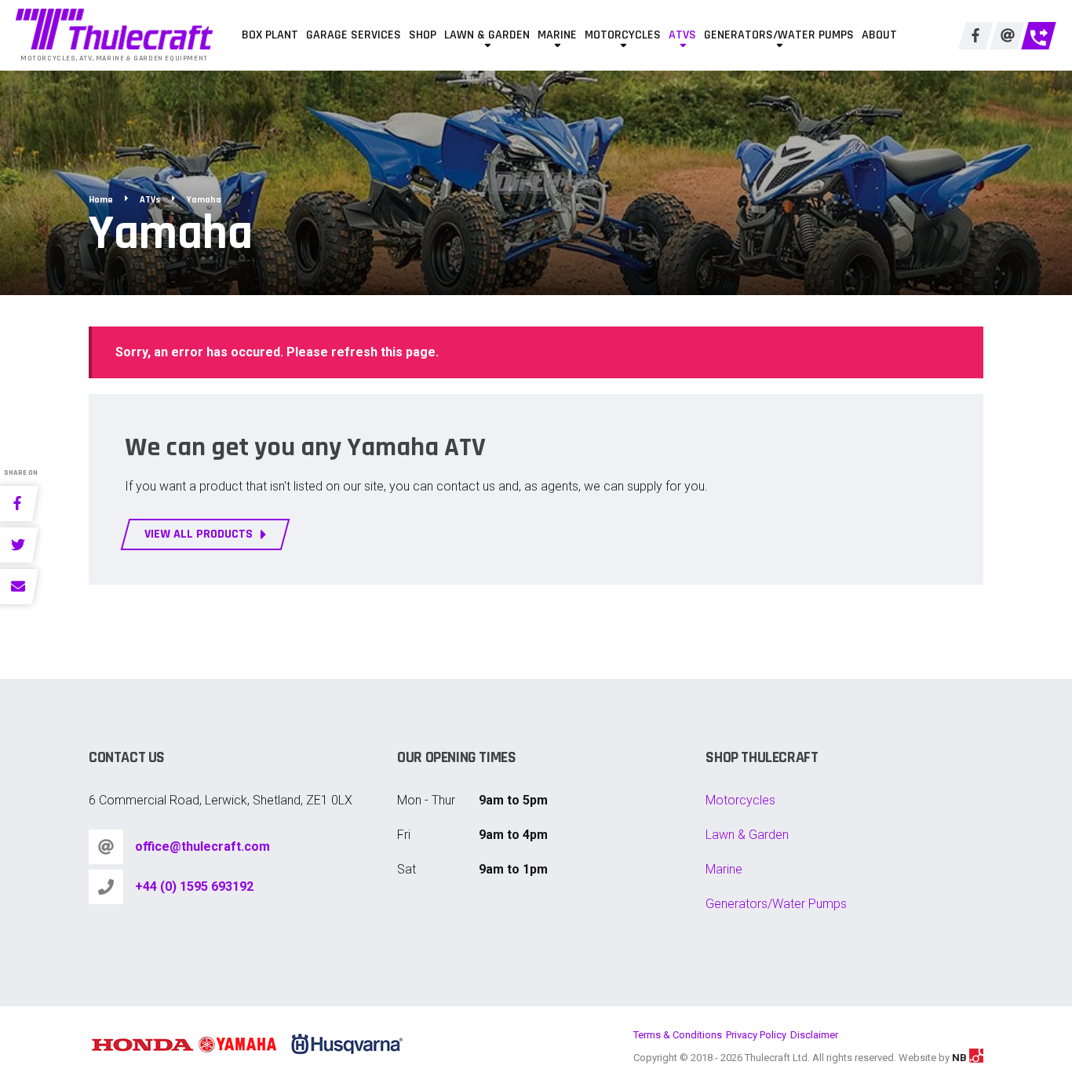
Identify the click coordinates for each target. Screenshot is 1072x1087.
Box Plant (270, 35)
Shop (422, 35)
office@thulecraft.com (202, 846)
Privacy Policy (756, 1035)
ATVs (682, 35)
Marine (557, 35)
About (879, 35)
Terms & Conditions (677, 1035)
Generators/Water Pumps (779, 35)
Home (101, 200)
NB (960, 1057)
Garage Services (353, 35)
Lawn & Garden (487, 35)
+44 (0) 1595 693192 (194, 886)
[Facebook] (976, 35)
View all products (198, 534)
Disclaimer (814, 1035)
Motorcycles (623, 35)
